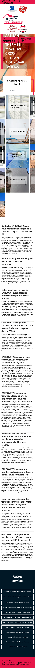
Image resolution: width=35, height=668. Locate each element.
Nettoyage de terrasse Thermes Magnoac (17, 632)
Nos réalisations (9, 40)
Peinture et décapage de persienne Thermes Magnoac (17, 622)
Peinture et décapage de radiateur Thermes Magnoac (17, 607)
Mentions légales (24, 664)
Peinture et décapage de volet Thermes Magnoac (17, 617)
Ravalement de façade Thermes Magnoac (17, 642)
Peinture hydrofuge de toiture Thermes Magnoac (17, 591)
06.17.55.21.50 (26, 663)
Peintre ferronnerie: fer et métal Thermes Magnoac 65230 (17, 597)
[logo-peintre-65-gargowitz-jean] (12, 19)
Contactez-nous (26, 40)
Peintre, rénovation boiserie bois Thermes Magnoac (18, 612)
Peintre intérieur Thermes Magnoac (17, 647)
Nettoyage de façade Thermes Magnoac (17, 637)
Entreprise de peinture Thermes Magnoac (17, 603)
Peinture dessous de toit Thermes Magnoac (17, 627)
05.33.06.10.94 (9, 1)
